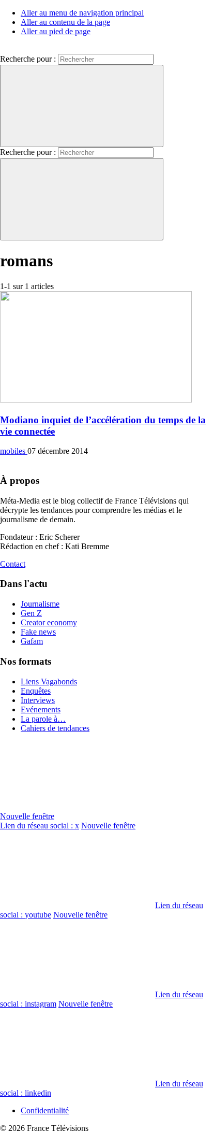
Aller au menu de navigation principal (82, 12)
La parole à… (43, 718)
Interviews (38, 700)
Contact (12, 564)
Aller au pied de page (55, 31)
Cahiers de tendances (55, 728)
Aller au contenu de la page (65, 22)
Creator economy (49, 622)
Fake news (38, 631)
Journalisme (40, 603)
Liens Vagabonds (49, 681)
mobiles (13, 451)
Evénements (40, 709)
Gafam (32, 641)
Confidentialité (45, 1110)
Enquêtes (36, 690)
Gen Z (31, 613)
